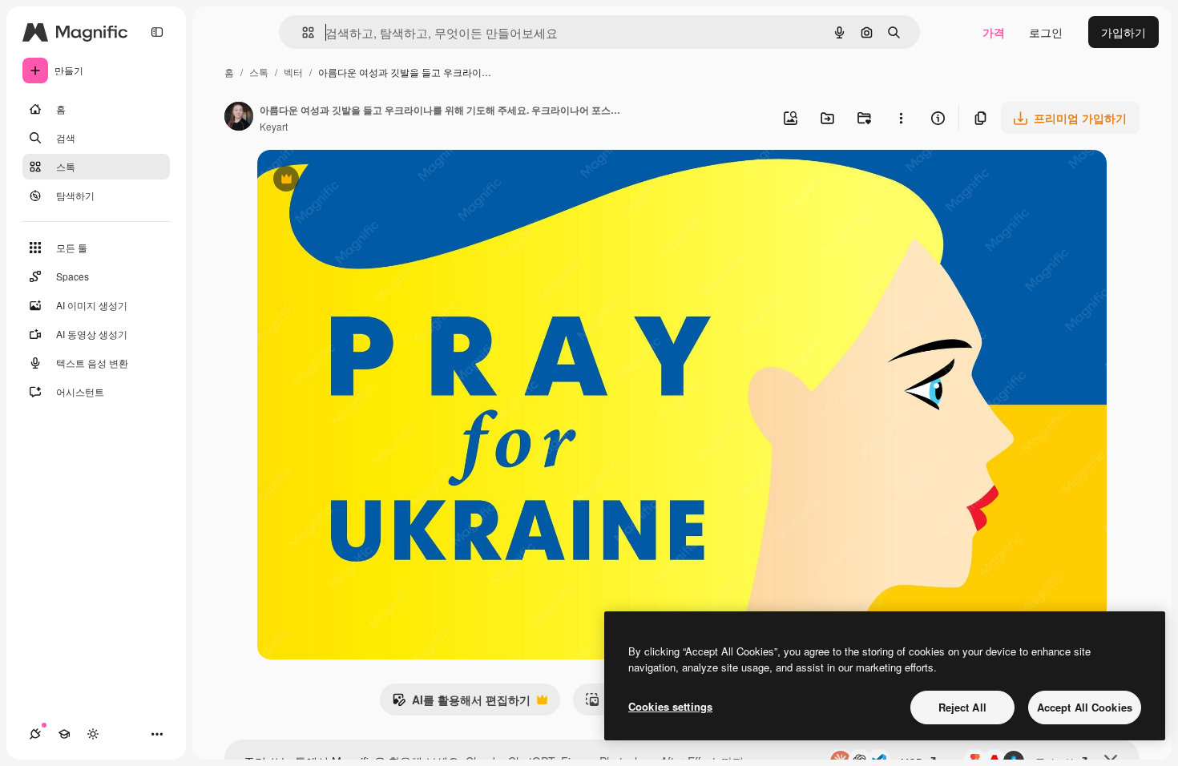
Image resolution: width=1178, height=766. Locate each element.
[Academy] (64, 734)
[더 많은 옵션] (901, 118)
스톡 (258, 72)
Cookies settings (670, 706)
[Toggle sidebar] (157, 32)
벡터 (293, 72)
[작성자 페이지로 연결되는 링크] (238, 118)
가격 (993, 32)
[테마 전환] (93, 734)
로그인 (1046, 32)
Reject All (962, 707)
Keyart (274, 126)
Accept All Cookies (1084, 707)
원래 (349, 180)
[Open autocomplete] (302, 32)
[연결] (35, 734)
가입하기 (1123, 32)
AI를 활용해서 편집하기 (461, 703)
